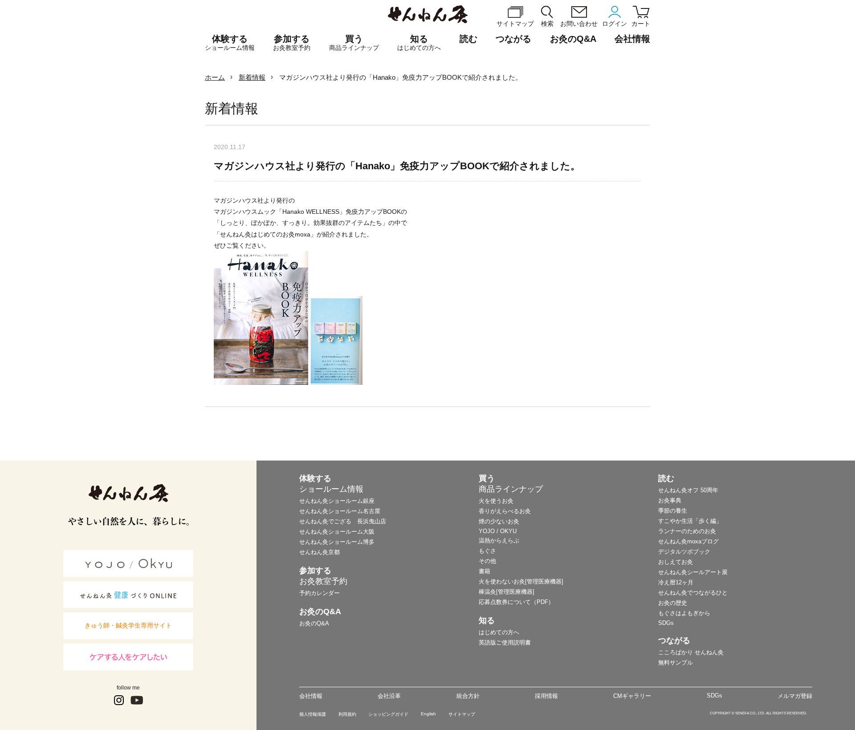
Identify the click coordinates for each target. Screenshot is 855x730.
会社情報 (310, 696)
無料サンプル (675, 662)
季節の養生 (672, 510)
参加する (291, 42)
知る (419, 42)
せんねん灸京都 (319, 552)
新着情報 (252, 77)
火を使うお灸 (496, 501)
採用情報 (546, 696)
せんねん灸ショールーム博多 (337, 541)
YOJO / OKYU (498, 531)
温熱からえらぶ (499, 540)
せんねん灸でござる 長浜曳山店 (342, 521)
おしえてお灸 (675, 562)
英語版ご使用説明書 (505, 642)
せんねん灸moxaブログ (688, 541)
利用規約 (347, 714)
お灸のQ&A (573, 39)
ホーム (215, 77)
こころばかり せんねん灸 (691, 652)
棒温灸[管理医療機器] (506, 591)
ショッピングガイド (388, 714)
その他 (487, 561)
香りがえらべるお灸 (505, 511)
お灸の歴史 (672, 602)
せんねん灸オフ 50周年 (688, 490)
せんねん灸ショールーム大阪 (337, 531)
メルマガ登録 (795, 696)
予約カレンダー (319, 593)
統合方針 (468, 696)
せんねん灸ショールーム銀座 (337, 501)
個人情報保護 (312, 714)
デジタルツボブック (684, 551)
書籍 (484, 571)
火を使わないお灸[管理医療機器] (521, 581)
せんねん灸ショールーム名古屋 (339, 511)
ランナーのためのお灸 (687, 531)
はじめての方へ (499, 632)
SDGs (666, 623)
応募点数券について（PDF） (516, 602)
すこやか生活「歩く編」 (690, 521)
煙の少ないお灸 (499, 521)
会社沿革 (389, 696)
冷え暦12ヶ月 (675, 582)
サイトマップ (461, 714)
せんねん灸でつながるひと (693, 592)
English (428, 713)
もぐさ (487, 550)
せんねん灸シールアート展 (693, 572)
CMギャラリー (632, 696)
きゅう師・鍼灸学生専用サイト (128, 625)
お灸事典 (669, 500)
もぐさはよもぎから (684, 613)
